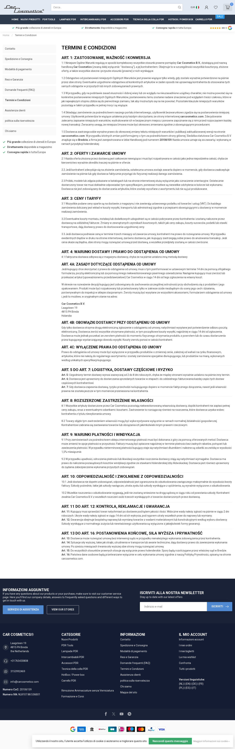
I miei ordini (185, 645)
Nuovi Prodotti (30, 19)
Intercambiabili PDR (93, 19)
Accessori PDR (119, 19)
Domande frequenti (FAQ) (20, 89)
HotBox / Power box (180, 19)
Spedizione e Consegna (18, 59)
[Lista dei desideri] (216, 7)
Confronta (185, 663)
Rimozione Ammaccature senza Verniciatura (88, 690)
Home (15, 19)
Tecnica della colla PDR (148, 19)
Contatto (10, 48)
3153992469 (17, 671)
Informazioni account (191, 639)
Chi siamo (10, 131)
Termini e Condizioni (26, 35)
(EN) (187, 683)
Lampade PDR (67, 19)
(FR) (201, 683)
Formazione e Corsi (73, 696)
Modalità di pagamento (18, 69)
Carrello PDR (203, 19)
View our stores (63, 609)
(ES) (187, 687)
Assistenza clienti (15, 110)
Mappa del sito (128, 692)
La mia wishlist (187, 657)
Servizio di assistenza (23, 609)
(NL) (181, 683)
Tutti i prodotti (187, 668)
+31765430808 (19, 660)
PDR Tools (48, 19)
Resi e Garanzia (14, 79)
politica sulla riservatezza (19, 120)
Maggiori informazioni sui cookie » (211, 741)
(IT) (194, 687)
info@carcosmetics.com (24, 681)
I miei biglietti (186, 651)
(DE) (194, 683)
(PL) (181, 687)
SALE (220, 16)
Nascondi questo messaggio (170, 741)
